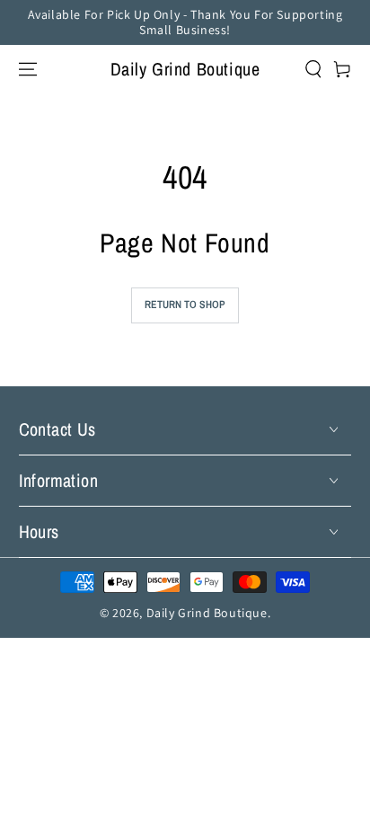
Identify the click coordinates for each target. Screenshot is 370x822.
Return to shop (185, 304)
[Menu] (28, 69)
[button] (302, 69)
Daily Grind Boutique (207, 613)
